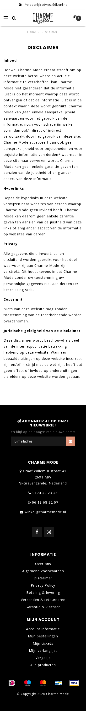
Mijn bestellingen (43, 636)
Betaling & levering (43, 592)
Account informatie (43, 629)
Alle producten (43, 665)
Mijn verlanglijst (43, 650)
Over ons (43, 563)
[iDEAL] (12, 683)
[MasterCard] (43, 683)
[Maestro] (27, 683)
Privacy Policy (43, 585)
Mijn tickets (43, 643)
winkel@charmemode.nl (45, 512)
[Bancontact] (58, 683)
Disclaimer (43, 578)
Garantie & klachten (43, 607)
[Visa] (74, 683)
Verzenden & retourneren (43, 599)
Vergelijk (43, 657)
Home (31, 32)
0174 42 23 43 (45, 492)
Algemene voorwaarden (43, 571)
